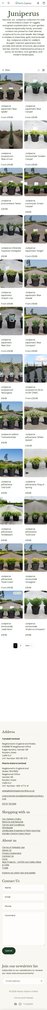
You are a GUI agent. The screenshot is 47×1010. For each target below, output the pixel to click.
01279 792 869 (9, 803)
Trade (5, 867)
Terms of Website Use (13, 847)
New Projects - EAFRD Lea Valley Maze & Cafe (21, 863)
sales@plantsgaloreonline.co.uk (18, 790)
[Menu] (3, 3)
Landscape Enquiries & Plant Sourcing (21, 830)
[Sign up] (41, 981)
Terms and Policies (23, 997)
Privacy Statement (11, 853)
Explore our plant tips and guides (19, 872)
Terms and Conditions (13, 824)
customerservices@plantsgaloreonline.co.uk (23, 797)
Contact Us (8, 856)
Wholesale (7, 827)
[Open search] (8, 3)
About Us (6, 850)
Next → (29, 645)
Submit (8, 950)
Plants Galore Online (27, 991)
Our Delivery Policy (11, 818)
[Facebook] (15, 1004)
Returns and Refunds (12, 821)
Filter (7, 70)
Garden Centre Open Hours (16, 833)
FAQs (4, 859)
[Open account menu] (38, 3)
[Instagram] (20, 1004)
